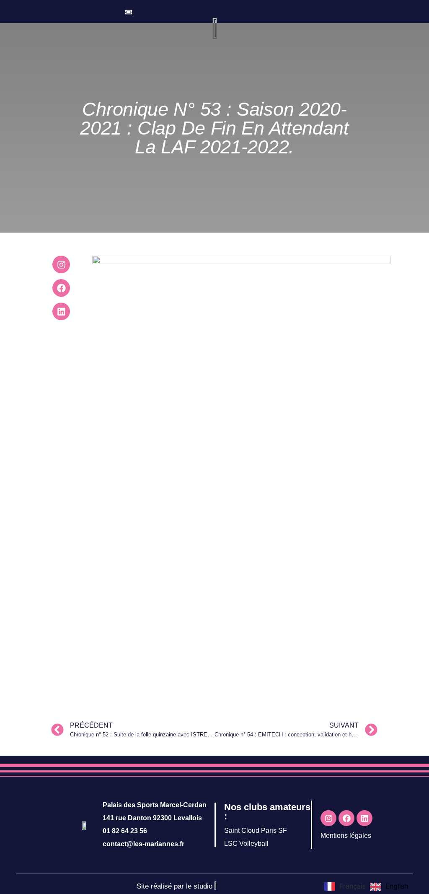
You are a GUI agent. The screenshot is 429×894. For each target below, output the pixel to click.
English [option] (396, 886)
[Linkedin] (61, 311)
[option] (389, 887)
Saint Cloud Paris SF (255, 830)
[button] (293, 10)
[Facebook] (61, 288)
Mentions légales (345, 835)
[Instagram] (61, 264)
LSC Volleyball (246, 843)
